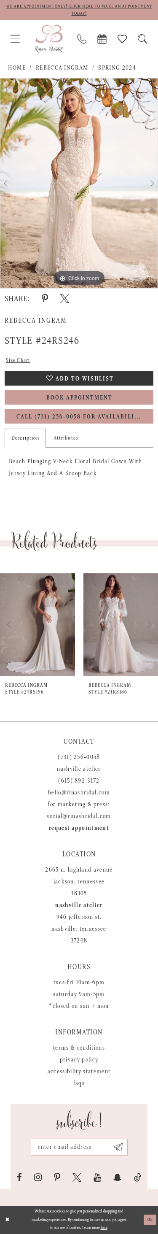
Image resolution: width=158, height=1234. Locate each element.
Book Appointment (79, 398)
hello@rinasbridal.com (79, 792)
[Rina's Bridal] (49, 38)
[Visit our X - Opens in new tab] (76, 1177)
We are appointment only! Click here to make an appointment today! (79, 9)
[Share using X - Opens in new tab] (64, 299)
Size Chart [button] (18, 360)
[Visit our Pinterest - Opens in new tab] (57, 1177)
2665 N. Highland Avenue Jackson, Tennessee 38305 (79, 881)
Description (25, 438)
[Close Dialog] (7, 1220)
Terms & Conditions (79, 1048)
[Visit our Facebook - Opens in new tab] (19, 1177)
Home (17, 68)
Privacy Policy (79, 1060)
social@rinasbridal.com (79, 816)
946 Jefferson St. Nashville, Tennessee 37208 (79, 929)
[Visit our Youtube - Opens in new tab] (97, 1177)
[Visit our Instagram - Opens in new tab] (38, 1177)
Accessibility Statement (79, 1071)
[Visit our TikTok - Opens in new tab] (137, 1177)
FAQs (79, 1083)
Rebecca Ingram (62, 68)
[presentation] (37, 624)
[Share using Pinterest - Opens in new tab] (45, 299)
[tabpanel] (79, 183)
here (104, 1228)
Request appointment (79, 828)
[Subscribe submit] (118, 1147)
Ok (150, 1220)
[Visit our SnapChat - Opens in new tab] (117, 1177)
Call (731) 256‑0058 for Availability (79, 417)
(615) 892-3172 (79, 781)
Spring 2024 (117, 68)
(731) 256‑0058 (79, 757)
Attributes (66, 438)
